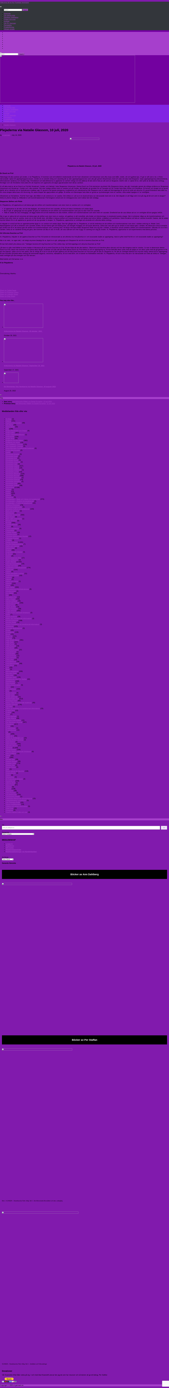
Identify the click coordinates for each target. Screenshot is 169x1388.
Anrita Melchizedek (13, 450)
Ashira (8, 491)
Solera (8, 775)
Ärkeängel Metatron (13, 474)
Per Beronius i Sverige (14, 722)
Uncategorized (11, 794)
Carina (8, 526)
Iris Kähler (9, 593)
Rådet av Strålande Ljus (14, 738)
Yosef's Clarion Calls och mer (16, 812)
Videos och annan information (16, 806)
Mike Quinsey (11, 689)
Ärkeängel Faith (11, 464)
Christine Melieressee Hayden (17, 536)
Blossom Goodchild (13, 515)
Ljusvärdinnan (11, 652)
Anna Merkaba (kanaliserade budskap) (20, 448)
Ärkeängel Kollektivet (13, 470)
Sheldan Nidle (11, 763)
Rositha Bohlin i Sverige (14, 740)
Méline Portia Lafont (13, 685)
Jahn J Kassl (10, 599)
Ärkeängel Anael (12, 456)
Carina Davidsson (12, 528)
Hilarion (8, 583)
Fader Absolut (11, 562)
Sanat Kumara (11, 749)
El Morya (9, 554)
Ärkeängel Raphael (13, 480)
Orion (8, 714)
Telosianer (9, 791)
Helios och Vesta (12, 581)
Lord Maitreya (11, 661)
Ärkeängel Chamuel (13, 462)
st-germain (6, 135)
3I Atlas (8, 419)
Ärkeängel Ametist (12, 454)
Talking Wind (10, 783)
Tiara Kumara (11, 793)
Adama (8, 421)
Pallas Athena (11, 718)
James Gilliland (11, 601)
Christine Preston (12, 538)
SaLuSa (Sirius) (11, 746)
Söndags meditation (11, 17)
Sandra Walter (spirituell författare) (18, 751)
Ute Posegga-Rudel (13, 802)
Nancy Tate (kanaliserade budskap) (19, 703)
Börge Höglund (11, 521)
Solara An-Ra (11, 773)
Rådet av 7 (10, 736)
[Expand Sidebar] (1, 816)
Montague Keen (11, 701)
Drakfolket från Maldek (14, 552)
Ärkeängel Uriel (11, 483)
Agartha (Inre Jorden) (14, 423)
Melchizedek (10, 683)
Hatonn (8, 579)
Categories (5, 832)
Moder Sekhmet (11, 697)
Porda (8, 726)
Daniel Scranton (12, 542)
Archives (5, 857)
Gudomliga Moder (12, 575)
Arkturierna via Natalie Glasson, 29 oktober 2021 (23, 331)
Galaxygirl (9, 569)
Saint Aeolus (10, 742)
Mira (7, 691)
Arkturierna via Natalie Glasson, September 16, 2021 (24, 366)
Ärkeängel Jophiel (12, 468)
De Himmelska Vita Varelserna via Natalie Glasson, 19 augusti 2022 (30, 387)
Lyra (7, 667)
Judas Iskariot (11, 611)
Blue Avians (10, 517)
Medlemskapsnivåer (13, 850)
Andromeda (10, 436)
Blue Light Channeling (14, 519)
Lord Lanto (10, 659)
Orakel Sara (10, 710)
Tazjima (8, 787)
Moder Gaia (10, 695)
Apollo (8, 452)
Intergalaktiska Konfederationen (17, 589)
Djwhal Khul (10, 548)
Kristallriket (10, 632)
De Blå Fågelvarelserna (14, 544)
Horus (8, 585)
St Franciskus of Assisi (14, 779)
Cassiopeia (10, 530)
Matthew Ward (11, 677)
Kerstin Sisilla (11, 622)
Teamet (8, 789)
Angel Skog (10, 438)
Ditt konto (10, 848)
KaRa (8, 614)
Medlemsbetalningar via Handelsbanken (21, 852)
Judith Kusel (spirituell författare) (18, 613)
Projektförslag (9, 27)
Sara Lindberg (11, 753)
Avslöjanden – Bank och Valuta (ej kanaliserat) (23, 499)
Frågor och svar (10, 19)
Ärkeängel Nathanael (13, 478)
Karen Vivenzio (11, 616)
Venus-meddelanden (13, 804)
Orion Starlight (11, 716)
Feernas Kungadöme (13, 564)
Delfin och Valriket (12, 546)
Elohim (8, 556)
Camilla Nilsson (11, 525)
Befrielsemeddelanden (14, 507)
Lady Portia (10, 644)
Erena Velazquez (12, 560)
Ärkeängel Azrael (12, 460)
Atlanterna (9, 497)
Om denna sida (9, 15)
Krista (8, 630)
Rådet (8, 734)
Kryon (8, 634)
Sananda (9, 748)
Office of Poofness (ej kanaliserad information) (23, 708)
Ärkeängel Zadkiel (12, 485)
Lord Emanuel (11, 656)
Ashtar (8, 493)
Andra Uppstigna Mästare (15, 435)
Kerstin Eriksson (12, 620)
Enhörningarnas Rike (13, 558)
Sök (3, 825)
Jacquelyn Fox (11, 597)
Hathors (9, 577)
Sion (7, 769)
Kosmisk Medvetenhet (14, 628)
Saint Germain (11, 744)
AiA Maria (9, 425)
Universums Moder (13, 796)
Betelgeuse (10, 513)
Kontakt (6, 21)
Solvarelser (10, 777)
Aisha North (10, 427)
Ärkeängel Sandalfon (13, 481)
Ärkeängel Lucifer (12, 472)
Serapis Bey (10, 759)
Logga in (9, 844)
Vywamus (9, 810)
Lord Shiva (10, 665)
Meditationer (10, 681)
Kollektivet (9, 626)
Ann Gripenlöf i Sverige (14, 446)
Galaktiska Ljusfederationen (16, 568)
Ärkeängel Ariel (11, 458)
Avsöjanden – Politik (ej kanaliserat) (19, 503)
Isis (7, 595)
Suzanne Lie (10, 781)
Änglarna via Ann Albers (14, 440)
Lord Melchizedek (12, 663)
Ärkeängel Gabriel (12, 466)
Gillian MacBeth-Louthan (15, 573)
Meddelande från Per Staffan (16, 679)
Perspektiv (8, 25)
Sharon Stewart (11, 761)
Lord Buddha (10, 654)
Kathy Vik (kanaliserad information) (19, 618)
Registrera (10, 846)
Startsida (7, 13)
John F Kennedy (12, 609)
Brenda (8, 523)
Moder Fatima (11, 693)
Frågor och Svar (12, 566)
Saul (7, 757)
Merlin (8, 687)
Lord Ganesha (11, 658)
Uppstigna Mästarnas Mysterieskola (19, 798)
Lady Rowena (11, 646)
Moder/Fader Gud (12, 699)
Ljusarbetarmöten (12, 650)
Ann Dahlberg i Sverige (14, 444)
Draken (8, 550)
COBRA (9, 540)
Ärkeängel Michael (12, 476)
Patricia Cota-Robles (13, 720)
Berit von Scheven (12, 511)
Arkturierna (10, 487)
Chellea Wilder (11, 532)
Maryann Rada (11, 673)
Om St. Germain (10, 23)
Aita (7, 429)
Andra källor (10, 433)
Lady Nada (10, 642)
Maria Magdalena (12, 671)
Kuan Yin (9, 636)
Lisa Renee (10, 648)
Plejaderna (10, 724)
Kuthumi (9, 638)
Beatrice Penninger (13, 505)
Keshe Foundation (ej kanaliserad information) (22, 624)
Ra (7, 732)
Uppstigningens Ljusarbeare (16, 800)
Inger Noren (10, 587)
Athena (8, 495)
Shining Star (10, 765)
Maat (7, 669)
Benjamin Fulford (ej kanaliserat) (18, 509)
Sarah (8, 755)
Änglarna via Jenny (13, 442)
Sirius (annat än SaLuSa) (15, 771)
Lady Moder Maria (12, 640)
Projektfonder (11, 728)
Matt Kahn (9, 675)
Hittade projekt (9, 29)
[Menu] (1, 6)
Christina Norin (11, 534)
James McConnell (12, 603)
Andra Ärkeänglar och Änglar (16, 431)
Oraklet (8, 712)
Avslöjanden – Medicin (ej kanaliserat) (20, 501)
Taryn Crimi (10, 785)
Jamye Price (10, 605)
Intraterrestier (11, 591)
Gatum (8, 571)
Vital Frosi (9, 808)
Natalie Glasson (10, 125)
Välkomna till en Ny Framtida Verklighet (14, 3)
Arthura (8, 489)
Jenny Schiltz (11, 607)
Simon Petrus (11, 767)
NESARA (9, 706)
